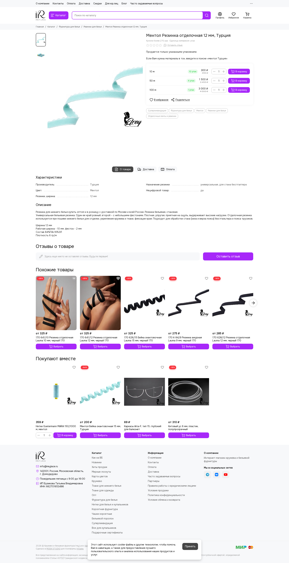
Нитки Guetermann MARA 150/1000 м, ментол (56, 428)
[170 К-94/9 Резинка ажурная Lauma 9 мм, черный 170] (188, 303)
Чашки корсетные (102, 513)
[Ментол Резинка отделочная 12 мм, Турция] (95, 96)
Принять (190, 546)
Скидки (97, 3)
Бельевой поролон (103, 518)
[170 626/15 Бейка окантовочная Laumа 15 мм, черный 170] (144, 303)
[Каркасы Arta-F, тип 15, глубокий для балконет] (144, 392)
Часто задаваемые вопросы (146, 3)
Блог (124, 3)
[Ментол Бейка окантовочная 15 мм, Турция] (100, 392)
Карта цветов (100, 476)
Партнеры (153, 481)
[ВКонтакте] (216, 474)
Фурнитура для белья (69, 26)
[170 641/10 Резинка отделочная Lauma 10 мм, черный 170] (56, 303)
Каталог (51, 26)
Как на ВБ (97, 457)
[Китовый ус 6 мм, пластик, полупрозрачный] (188, 392)
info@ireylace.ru (49, 466)
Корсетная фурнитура (105, 509)
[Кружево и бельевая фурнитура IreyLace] (40, 15)
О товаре (125, 169)
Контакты (58, 3)
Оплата (71, 3)
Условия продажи (158, 490)
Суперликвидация (157, 110)
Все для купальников (104, 527)
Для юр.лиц (111, 3)
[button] (49, 96)
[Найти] (207, 15)
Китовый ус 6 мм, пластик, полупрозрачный (183, 428)
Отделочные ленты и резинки (162, 116)
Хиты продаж (99, 467)
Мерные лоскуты (101, 471)
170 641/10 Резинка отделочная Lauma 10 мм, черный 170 (54, 339)
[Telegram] (207, 474)
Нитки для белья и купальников (110, 504)
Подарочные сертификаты (107, 532)
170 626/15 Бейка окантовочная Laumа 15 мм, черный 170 (143, 339)
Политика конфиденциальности (166, 495)
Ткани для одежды (103, 490)
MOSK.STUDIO (53, 548)
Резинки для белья (93, 26)
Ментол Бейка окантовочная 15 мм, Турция (100, 428)
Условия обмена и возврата (164, 499)
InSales (80, 548)
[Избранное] (74, 278)
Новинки (97, 462)
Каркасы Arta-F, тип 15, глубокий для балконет (142, 428)
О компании (42, 3)
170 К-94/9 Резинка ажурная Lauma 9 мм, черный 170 (185, 339)
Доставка (84, 3)
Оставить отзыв (228, 256)
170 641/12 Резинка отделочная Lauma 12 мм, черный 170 (98, 339)
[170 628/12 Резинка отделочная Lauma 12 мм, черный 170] (232, 303)
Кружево (97, 481)
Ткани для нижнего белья (106, 485)
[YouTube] (225, 474)
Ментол (199, 110)
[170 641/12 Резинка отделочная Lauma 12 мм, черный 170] (100, 303)
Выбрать (58, 346)
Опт (94, 495)
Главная (40, 26)
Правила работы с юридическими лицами (172, 485)
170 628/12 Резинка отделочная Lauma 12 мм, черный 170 (231, 339)
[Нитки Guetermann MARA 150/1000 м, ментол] (56, 392)
